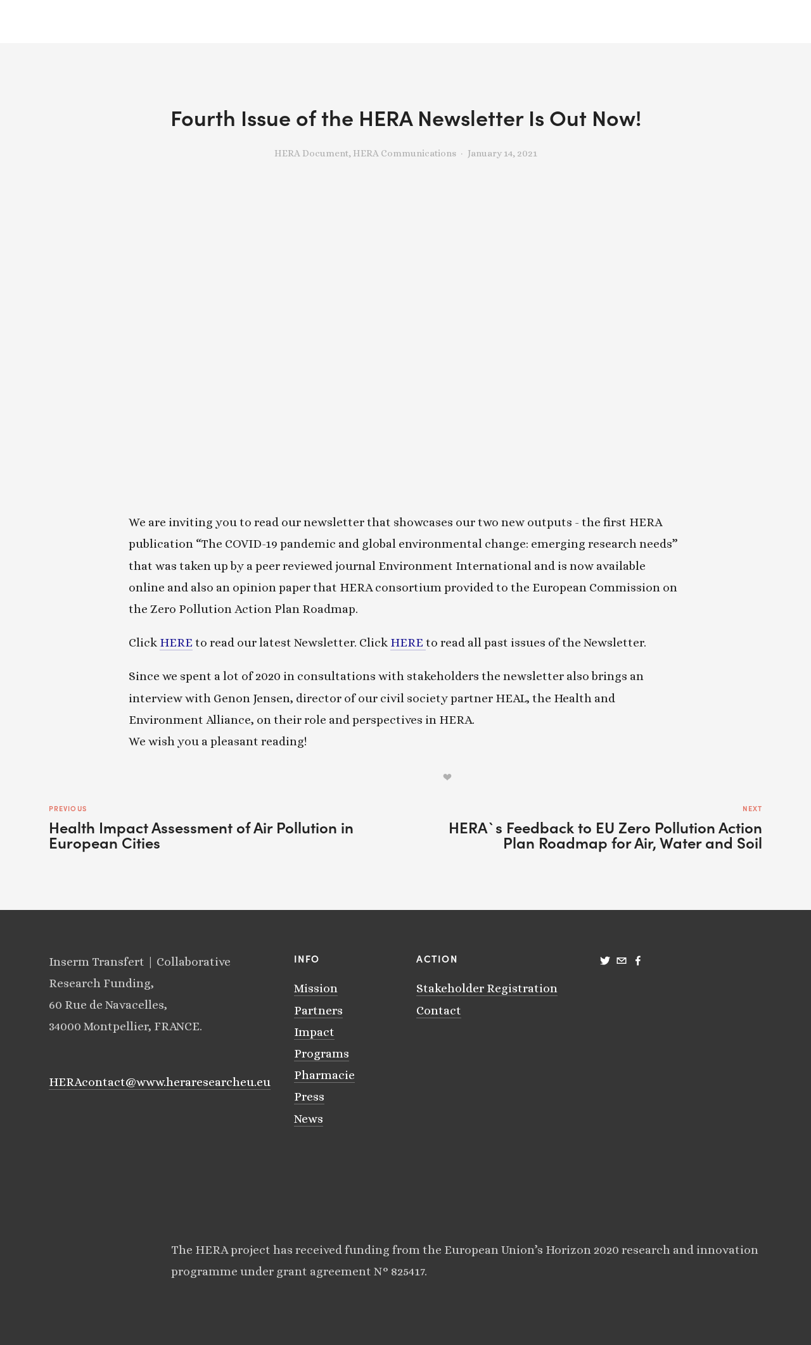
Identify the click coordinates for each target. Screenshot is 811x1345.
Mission (316, 988)
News (308, 1118)
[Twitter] (605, 961)
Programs (321, 1053)
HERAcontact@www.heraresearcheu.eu (160, 1082)
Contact (438, 1010)
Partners (318, 1010)
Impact (314, 1032)
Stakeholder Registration (487, 988)
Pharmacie (324, 1075)
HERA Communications (404, 153)
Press (309, 1096)
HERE (176, 642)
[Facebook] (638, 961)
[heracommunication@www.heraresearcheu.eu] (621, 961)
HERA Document (311, 153)
